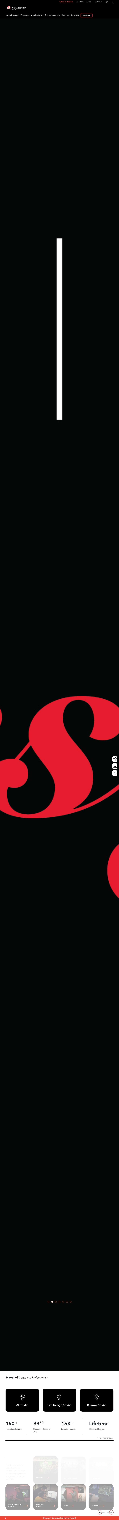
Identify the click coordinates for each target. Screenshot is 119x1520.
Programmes (25, 15)
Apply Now (86, 15)
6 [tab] (67, 1302)
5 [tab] (63, 1302)
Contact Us (98, 2)
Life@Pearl (65, 15)
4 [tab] (59, 1302)
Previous (100, 1512)
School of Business (66, 2)
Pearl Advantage (11, 15)
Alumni (88, 2)
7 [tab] (71, 1302)
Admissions (37, 15)
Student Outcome (51, 15)
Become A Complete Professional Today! (59, 1518)
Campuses (75, 15)
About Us (79, 2)
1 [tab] (48, 1302)
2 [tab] (52, 1302)
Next (110, 1512)
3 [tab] (56, 1302)
